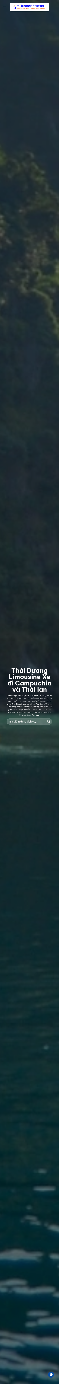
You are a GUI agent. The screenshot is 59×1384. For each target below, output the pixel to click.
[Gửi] (49, 721)
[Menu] (4, 7)
